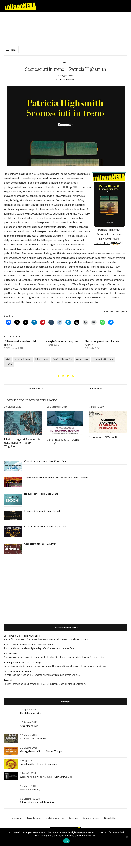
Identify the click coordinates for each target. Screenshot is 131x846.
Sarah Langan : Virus (31, 713)
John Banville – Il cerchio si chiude (38, 764)
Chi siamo (17, 817)
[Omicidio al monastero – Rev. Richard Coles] (13, 466)
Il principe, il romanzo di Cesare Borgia (23, 662)
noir (46, 359)
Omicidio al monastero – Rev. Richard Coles (45, 461)
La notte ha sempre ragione (17, 671)
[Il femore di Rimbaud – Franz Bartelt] (13, 515)
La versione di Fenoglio (103, 437)
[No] (126, 837)
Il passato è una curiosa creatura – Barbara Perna (28, 644)
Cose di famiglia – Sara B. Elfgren (40, 543)
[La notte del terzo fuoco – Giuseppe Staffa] (13, 531)
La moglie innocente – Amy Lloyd (62, 341)
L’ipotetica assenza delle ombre (37, 802)
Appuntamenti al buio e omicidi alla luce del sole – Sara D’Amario (56, 477)
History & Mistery (30, 789)
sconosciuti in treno (103, 359)
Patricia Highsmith (62, 359)
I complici (8, 680)
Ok (66, 841)
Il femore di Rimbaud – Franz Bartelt (42, 511)
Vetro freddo (10, 653)
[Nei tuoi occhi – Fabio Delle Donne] (13, 499)
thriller (9, 364)
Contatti (73, 817)
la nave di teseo (23, 359)
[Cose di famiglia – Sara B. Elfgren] (13, 549)
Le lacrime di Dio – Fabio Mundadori (22, 635)
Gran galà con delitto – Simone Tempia (41, 751)
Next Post (96, 388)
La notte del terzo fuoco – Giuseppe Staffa (45, 526)
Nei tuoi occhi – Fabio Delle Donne (41, 493)
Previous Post (35, 388)
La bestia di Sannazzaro (33, 738)
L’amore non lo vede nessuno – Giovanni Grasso (46, 776)
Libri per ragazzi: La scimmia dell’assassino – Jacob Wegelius (22, 443)
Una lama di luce (29, 725)
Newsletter (110, 817)
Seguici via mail (91, 817)
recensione (82, 359)
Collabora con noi (55, 817)
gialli (8, 359)
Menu (12, 49)
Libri (65, 62)
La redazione (34, 817)
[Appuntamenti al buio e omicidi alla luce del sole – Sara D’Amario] (13, 482)
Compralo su (102, 242)
